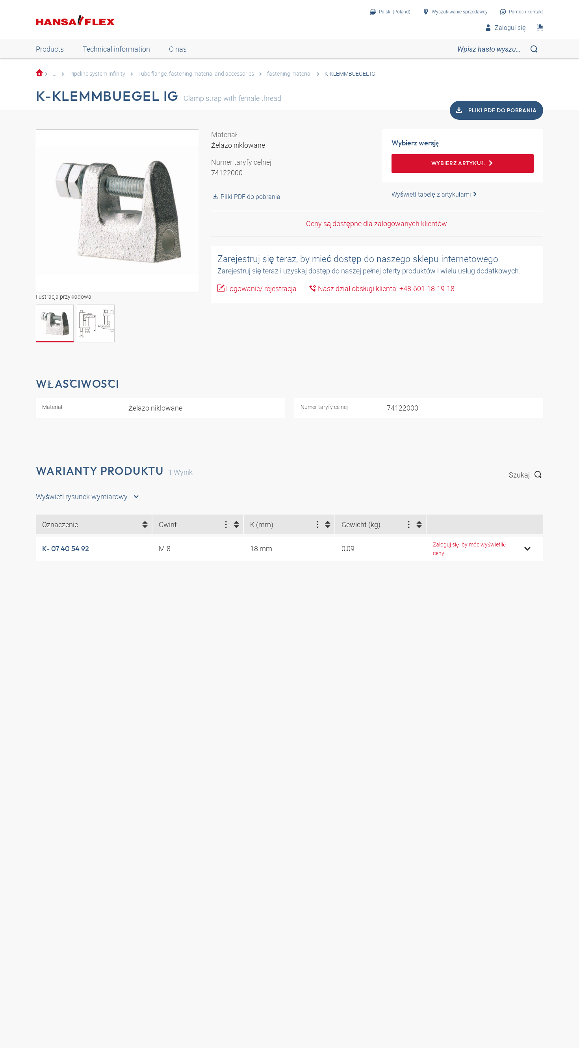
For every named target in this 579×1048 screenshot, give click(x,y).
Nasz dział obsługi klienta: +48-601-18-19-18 (385, 288)
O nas (178, 49)
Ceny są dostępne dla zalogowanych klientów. (377, 223)
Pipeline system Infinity (97, 73)
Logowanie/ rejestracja (261, 288)
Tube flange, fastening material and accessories (196, 73)
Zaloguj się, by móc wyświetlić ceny (469, 549)
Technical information (116, 49)
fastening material (289, 73)
